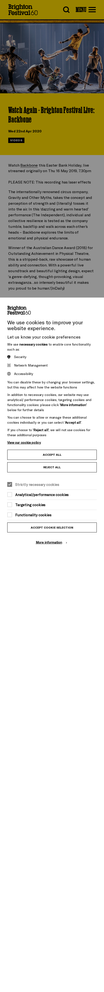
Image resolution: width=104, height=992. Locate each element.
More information (49, 542)
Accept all (52, 454)
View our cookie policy (24, 442)
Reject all (52, 467)
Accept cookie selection (52, 527)
